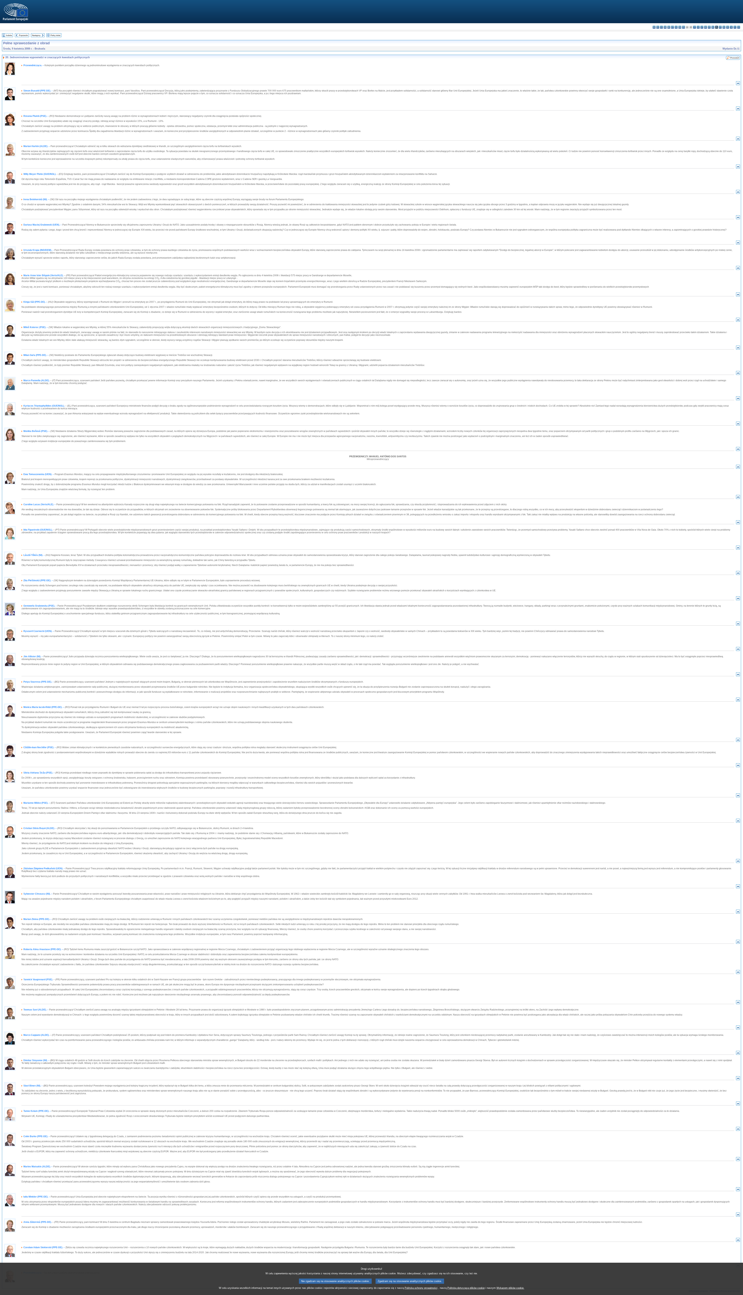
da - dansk (665, 27)
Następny (36, 35)
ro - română (723, 27)
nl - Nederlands (712, 27)
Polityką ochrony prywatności (421, 1287)
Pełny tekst (55, 35)
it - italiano (694, 27)
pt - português (720, 27)
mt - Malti (709, 27)
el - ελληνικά (676, 27)
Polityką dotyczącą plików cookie (466, 1287)
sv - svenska (738, 27)
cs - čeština (661, 27)
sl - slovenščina (731, 27)
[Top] (738, 84)
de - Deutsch (668, 27)
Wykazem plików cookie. (510, 1287)
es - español (657, 27)
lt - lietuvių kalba (701, 27)
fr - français (683, 27)
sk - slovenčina (727, 27)
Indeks (9, 35)
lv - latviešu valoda (698, 27)
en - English (679, 27)
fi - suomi (735, 27)
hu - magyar (705, 27)
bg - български (654, 27)
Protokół (734, 58)
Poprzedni (23, 35)
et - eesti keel (672, 27)
